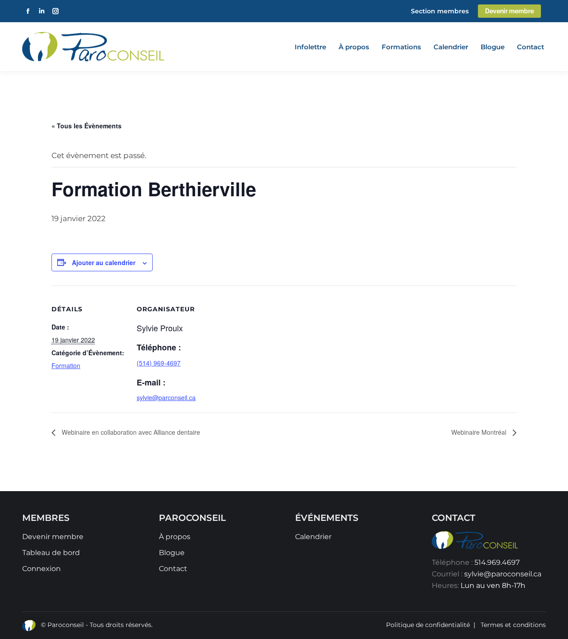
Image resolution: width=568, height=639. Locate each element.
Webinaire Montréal (479, 432)
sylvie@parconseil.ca (166, 397)
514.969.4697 (497, 562)
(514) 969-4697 (159, 362)
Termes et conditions (513, 625)
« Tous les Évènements (86, 125)
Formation (65, 365)
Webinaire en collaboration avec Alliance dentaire (130, 432)
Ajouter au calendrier (103, 262)
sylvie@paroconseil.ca (502, 574)
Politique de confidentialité (428, 625)
